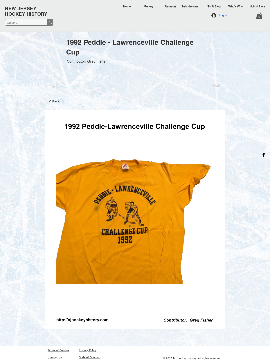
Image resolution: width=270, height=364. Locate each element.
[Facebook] (263, 155)
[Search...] (50, 22)
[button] (259, 15)
